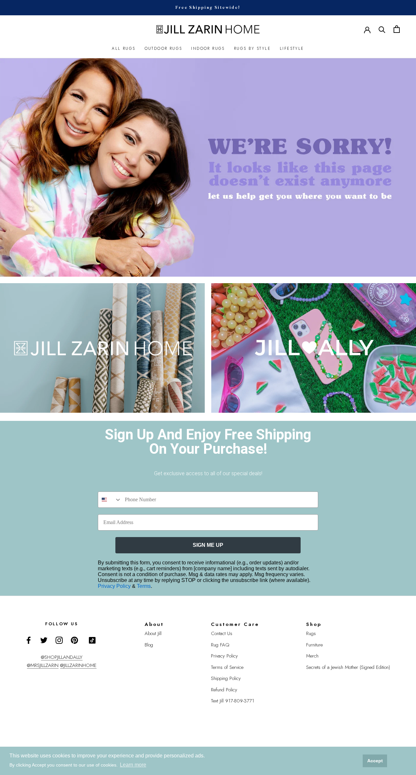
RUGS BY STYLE (252, 48)
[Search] (382, 29)
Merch (312, 655)
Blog (149, 644)
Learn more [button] (133, 765)
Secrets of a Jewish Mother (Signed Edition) (348, 667)
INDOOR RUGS (208, 48)
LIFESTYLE (292, 48)
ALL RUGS (123, 48)
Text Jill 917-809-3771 (232, 700)
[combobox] (110, 499)
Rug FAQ (220, 644)
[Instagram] (59, 640)
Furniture (314, 644)
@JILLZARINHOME (78, 665)
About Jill (153, 633)
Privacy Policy (115, 586)
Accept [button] (375, 760)
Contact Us (221, 633)
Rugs (311, 633)
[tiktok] (92, 640)
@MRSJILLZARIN (42, 665)
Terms (144, 586)
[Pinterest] (74, 640)
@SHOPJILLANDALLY (62, 657)
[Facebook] (28, 640)
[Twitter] (43, 640)
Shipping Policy (226, 678)
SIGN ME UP (208, 545)
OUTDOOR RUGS (163, 48)
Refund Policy (224, 689)
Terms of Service (227, 667)
